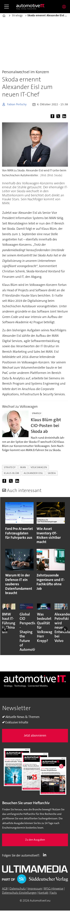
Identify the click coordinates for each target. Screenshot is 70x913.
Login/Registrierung (65, 6)
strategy (9, 467)
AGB (5, 888)
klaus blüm (11, 473)
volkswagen (39, 467)
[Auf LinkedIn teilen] (64, 116)
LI (45, 855)
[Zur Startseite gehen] (30, 6)
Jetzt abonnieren (35, 735)
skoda (52, 473)
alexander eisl (33, 473)
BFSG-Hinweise (53, 888)
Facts (53, 893)
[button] (5, 629)
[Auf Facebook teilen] (53, 116)
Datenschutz (18, 888)
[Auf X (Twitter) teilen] (59, 116)
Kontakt (43, 893)
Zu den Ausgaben (35, 839)
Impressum (35, 888)
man (23, 467)
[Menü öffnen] (6, 7)
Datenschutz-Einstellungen (19, 893)
